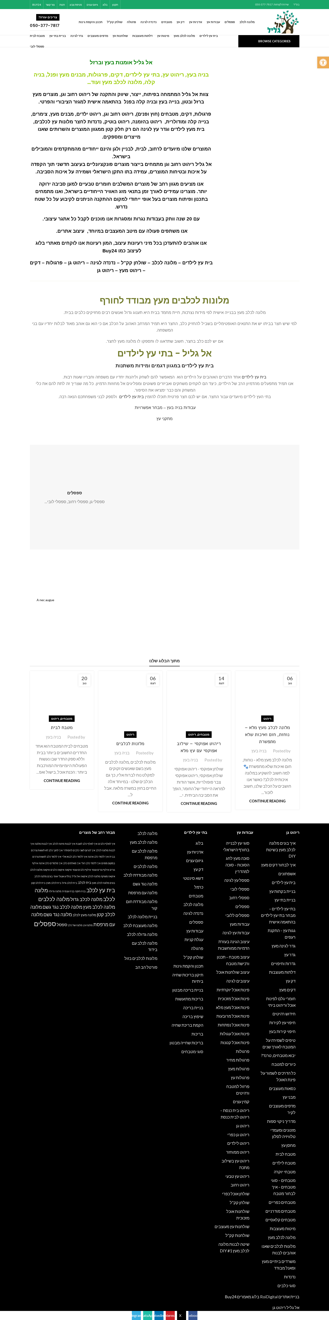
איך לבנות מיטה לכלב (63, 843)
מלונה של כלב (75, 925)
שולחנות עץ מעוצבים (232, 1226)
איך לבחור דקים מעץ (278, 864)
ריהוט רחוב (240, 1184)
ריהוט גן (76, 262)
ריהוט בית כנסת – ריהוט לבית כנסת (234, 1113)
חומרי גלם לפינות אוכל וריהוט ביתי (281, 1002)
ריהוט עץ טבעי (237, 1176)
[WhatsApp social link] (131, 4)
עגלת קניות (194, 939)
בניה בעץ (259, 750)
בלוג (199, 843)
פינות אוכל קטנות (234, 1042)
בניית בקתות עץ (282, 891)
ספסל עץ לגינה (236, 880)
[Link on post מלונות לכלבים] (130, 703)
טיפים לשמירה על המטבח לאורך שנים (279, 1043)
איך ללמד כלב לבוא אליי (74, 856)
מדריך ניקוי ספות (281, 1121)
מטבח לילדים (284, 1162)
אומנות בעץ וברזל (111, 62)
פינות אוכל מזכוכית (233, 998)
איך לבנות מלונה (43, 843)
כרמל (198, 887)
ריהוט (267, 718)
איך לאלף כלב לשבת (86, 843)
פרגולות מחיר (237, 1059)
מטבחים (203, 734)
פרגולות (54, 262)
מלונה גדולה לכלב (142, 934)
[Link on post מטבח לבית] (62, 695)
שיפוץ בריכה (192, 1016)
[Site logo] (283, 21)
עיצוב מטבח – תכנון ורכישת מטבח (233, 960)
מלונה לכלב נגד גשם (62, 907)
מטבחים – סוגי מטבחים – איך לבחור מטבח (283, 1187)
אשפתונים (287, 873)
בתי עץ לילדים (142, 74)
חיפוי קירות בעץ (282, 1031)
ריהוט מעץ (130, 270)
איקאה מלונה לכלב (40, 869)
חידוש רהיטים (284, 1013)
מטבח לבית (62, 727)
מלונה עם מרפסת (142, 892)
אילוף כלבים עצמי (81, 869)
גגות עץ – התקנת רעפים (282, 934)
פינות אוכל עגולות (234, 1033)
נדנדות (290, 1276)
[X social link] (148, 4)
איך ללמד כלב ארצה (98, 856)
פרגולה (197, 948)
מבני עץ (289, 1097)
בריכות (197, 1033)
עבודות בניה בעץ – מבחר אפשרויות (165, 407)
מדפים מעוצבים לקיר (282, 1109)
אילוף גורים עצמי (100, 869)
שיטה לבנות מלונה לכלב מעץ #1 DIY (233, 1247)
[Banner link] (233, 614)
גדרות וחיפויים (283, 963)
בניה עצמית (68, 891)
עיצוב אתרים (70, 231)
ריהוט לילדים (238, 1143)
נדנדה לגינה (103, 262)
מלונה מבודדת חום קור (141, 905)
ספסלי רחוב (239, 897)
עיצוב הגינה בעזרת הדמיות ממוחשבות (233, 945)
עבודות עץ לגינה (235, 932)
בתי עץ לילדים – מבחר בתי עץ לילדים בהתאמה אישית (278, 915)
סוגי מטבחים (192, 1051)
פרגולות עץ (240, 1077)
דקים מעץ (287, 989)
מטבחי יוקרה (285, 1171)
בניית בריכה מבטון (187, 990)
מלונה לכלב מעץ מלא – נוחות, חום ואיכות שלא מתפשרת (267, 734)
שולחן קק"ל (133, 262)
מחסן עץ (288, 1145)
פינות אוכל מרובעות (232, 1016)
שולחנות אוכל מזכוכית (237, 1214)
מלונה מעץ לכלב (84, 915)
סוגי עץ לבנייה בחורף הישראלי (236, 846)
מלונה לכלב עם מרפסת (144, 854)
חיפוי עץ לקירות (282, 1022)
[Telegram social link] (125, 4)
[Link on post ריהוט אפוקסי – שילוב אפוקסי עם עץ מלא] (199, 703)
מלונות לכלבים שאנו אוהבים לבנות (279, 1249)
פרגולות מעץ (238, 1068)
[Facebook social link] (154, 4)
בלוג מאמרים (248, 1296)
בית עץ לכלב (100, 890)
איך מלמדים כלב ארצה (50, 863)
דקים (35, 262)
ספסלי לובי (239, 889)
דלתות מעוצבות (282, 972)
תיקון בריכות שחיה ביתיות (187, 978)
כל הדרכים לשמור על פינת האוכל (278, 1076)
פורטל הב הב (146, 967)
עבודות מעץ (239, 924)
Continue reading (267, 801)
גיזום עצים (194, 860)
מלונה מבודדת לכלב (140, 875)
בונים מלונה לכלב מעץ (103, 882)
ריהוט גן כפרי (238, 1134)
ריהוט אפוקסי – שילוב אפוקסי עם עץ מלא (199, 747)
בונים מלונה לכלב (43, 876)
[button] (323, 62)
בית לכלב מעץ (53, 882)
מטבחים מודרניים (280, 1211)
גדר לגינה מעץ (284, 945)
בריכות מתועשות (189, 998)
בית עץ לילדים (197, 262)
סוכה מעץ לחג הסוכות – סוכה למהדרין (237, 865)
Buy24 (109, 250)
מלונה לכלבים (145, 866)
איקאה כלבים (57, 869)
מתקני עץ (164, 418)
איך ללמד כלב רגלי (91, 863)
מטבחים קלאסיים (280, 1219)
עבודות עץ (194, 930)
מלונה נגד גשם (145, 883)
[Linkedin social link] (137, 4)
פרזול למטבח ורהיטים (237, 1089)
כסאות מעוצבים (282, 1088)
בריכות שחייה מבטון (186, 1042)
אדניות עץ (195, 851)
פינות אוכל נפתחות (233, 1024)
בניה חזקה (80, 891)
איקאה (68, 869)
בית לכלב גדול (69, 882)
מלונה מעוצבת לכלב (140, 925)
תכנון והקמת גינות (188, 966)
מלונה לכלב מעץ (122, 82)
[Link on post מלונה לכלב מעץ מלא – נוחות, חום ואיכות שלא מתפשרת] (267, 695)
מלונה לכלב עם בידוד (144, 946)
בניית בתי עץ (285, 899)
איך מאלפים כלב (71, 863)
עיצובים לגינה (237, 980)
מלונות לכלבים (130, 743)
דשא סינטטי (193, 878)
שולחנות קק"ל (237, 1235)
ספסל (62, 924)
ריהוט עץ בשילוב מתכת (235, 1164)
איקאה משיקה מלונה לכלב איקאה (97, 876)
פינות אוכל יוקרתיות (233, 989)
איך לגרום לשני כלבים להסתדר (79, 850)
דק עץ (291, 980)
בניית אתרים (288, 1296)
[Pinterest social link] (142, 4)
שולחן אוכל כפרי (235, 1193)
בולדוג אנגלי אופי (62, 876)
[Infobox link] (50, 22)
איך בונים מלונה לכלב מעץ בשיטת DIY (281, 850)
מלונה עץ (88, 925)
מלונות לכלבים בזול (140, 958)
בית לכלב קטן (38, 882)
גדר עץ (290, 954)
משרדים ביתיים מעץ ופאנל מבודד (279, 1264)
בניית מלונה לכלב (142, 916)
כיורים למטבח (284, 1064)
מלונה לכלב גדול (86, 899)
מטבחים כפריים (282, 1202)
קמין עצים (241, 1101)
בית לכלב (84, 882)
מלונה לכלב (164, 262)
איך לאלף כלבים (106, 843)
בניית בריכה (193, 1007)
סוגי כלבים (286, 1285)
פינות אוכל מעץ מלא (232, 1007)
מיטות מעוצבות (283, 1228)
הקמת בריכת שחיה (187, 1025)
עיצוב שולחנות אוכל (232, 972)
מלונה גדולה (55, 891)
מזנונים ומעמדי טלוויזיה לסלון (283, 1133)
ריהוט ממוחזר (237, 1152)
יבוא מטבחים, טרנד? (278, 1055)
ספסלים (242, 906)
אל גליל (143, 62)
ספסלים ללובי (237, 915)
